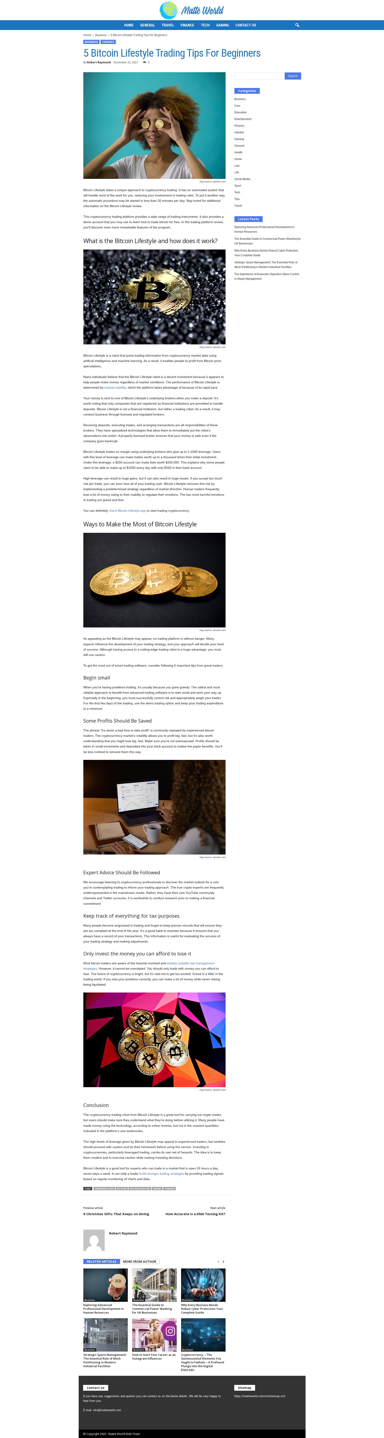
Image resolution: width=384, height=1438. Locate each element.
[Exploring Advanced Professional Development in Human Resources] (105, 1285)
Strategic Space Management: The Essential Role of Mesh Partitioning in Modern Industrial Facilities (104, 1360)
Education (240, 112)
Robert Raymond (99, 62)
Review (157, 1188)
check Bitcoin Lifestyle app (127, 510)
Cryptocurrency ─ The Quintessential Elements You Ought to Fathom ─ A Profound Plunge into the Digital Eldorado (202, 1362)
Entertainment (242, 119)
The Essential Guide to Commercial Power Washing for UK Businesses (152, 1308)
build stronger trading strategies (162, 1173)
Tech (205, 25)
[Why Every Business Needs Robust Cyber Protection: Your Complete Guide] (203, 1285)
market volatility (115, 387)
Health (238, 152)
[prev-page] (218, 1261)
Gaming (222, 25)
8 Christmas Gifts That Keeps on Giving (116, 1214)
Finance (187, 25)
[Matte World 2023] (192, 10)
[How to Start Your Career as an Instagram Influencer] (154, 1335)
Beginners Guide (104, 1188)
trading (169, 1188)
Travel (168, 25)
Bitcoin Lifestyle (140, 1188)
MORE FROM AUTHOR (139, 1261)
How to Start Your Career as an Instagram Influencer (154, 1356)
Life (236, 172)
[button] (297, 25)
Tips (237, 199)
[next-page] (223, 1261)
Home (129, 25)
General (147, 25)
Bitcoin (121, 1188)
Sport (237, 185)
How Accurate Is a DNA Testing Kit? (195, 1214)
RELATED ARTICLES (101, 1261)
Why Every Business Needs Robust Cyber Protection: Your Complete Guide (202, 1308)
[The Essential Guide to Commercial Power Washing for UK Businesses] (154, 1285)
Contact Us (246, 25)
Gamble (239, 132)
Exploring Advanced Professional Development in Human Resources (103, 1308)
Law (237, 165)
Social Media (242, 179)
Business (100, 35)
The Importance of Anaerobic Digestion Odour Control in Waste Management (266, 276)
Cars (237, 105)
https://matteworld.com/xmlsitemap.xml (259, 1396)
